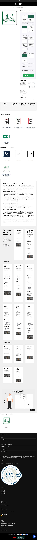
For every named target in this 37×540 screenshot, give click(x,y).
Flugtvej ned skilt (6, 142)
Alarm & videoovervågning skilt (6, 127)
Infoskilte (18, 7)
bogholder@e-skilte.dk (4, 509)
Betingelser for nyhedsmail (5, 446)
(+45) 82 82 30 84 (3, 502)
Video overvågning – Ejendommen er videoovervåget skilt (30, 128)
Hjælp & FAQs (3, 442)
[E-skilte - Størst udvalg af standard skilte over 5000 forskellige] (18, 4)
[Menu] (1, 4)
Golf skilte (23, 7)
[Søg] (2, 4)
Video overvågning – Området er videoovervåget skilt (18, 128)
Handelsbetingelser (4, 449)
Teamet (2, 437)
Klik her (33, 13)
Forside (13, 7)
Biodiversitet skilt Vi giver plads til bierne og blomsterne (6, 175)
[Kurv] (35, 4)
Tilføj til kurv (28, 75)
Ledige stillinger (3, 439)
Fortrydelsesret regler (4, 451)
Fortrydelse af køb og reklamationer (6, 444)
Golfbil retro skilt (6, 426)
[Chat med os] (34, 536)
